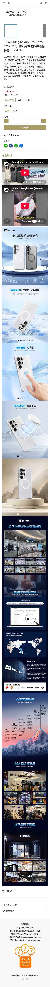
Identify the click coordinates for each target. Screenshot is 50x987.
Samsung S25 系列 (17, 14)
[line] (6, 146)
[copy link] (21, 146)
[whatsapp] (16, 146)
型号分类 (22, 11)
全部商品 (10, 11)
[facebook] (11, 146)
